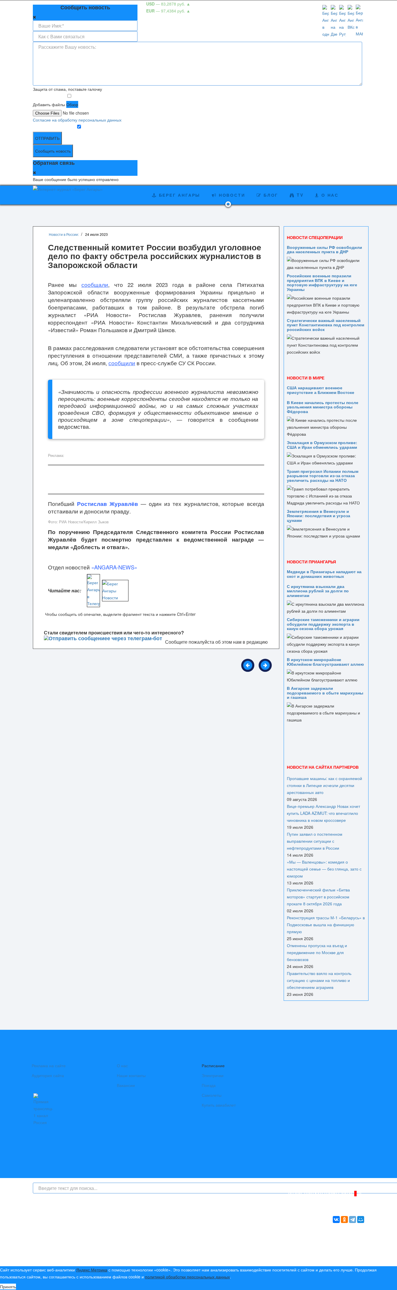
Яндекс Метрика (91, 1270)
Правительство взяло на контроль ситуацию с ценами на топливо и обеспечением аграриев (319, 980)
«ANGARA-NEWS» (114, 567)
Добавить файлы (49, 104)
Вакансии (126, 1085)
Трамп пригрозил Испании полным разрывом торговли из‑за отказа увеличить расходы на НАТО (322, 475)
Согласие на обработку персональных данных (77, 120)
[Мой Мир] (360, 1219)
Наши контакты (131, 1075)
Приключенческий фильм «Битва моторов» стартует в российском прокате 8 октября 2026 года (318, 897)
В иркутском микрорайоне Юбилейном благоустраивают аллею (325, 661)
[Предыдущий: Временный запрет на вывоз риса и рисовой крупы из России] (247, 665)
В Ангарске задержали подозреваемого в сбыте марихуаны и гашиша (325, 692)
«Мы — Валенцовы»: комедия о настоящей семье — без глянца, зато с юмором (324, 869)
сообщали (94, 284)
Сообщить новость (53, 151)
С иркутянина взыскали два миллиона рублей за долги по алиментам (318, 590)
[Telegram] (352, 1219)
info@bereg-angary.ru (156, 1248)
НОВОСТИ (231, 195)
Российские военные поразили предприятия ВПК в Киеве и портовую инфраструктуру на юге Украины (322, 282)
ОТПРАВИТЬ (47, 138)
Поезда (209, 1085)
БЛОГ (270, 195)
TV (299, 195)
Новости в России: (64, 234)
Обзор (72, 104)
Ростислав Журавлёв (107, 504)
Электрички (212, 1075)
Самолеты (211, 1095)
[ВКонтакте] (336, 1219)
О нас (122, 1065)
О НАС (329, 195)
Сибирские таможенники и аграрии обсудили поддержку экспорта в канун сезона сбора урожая (323, 623)
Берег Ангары (178, 195)
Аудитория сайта (48, 1075)
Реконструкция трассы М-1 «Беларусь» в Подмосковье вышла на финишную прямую (326, 924)
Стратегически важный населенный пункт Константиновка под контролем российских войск (325, 324)
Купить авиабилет (219, 1105)
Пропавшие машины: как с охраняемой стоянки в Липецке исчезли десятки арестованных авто (324, 785)
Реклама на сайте (49, 1065)
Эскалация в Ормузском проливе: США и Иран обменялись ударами (322, 444)
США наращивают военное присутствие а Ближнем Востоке (320, 390)
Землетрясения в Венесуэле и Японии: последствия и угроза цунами (318, 515)
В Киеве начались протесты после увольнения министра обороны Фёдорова (322, 406)
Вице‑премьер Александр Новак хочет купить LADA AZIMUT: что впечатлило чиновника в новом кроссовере (323, 813)
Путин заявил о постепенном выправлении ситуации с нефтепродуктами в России (314, 841)
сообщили (121, 363)
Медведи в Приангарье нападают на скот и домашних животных (324, 574)
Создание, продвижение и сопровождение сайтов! (316, 1257)
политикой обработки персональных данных (187, 1277)
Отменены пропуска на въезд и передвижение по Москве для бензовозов (317, 952)
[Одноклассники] (344, 1219)
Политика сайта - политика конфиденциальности (76, 1255)
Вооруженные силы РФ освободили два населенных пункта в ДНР (324, 249)
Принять (8, 1286)
